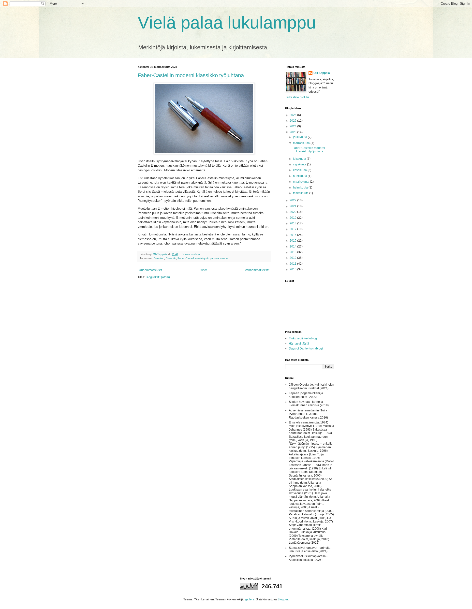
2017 (293, 229)
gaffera (249, 599)
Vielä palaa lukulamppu (227, 22)
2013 (293, 252)
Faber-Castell (185, 258)
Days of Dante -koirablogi (306, 348)
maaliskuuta (301, 181)
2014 (293, 246)
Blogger (283, 599)
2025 (293, 120)
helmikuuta (301, 187)
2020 (293, 212)
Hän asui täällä (299, 343)
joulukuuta (300, 137)
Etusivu (203, 270)
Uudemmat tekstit (150, 270)
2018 (293, 223)
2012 (293, 258)
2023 (293, 132)
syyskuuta (300, 164)
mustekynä (201, 258)
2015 (293, 240)
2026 (293, 115)
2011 (293, 263)
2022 (293, 200)
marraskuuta (301, 143)
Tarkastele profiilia (297, 97)
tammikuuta (301, 193)
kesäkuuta (300, 170)
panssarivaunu (219, 258)
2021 (293, 206)
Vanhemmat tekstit (257, 270)
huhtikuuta (300, 176)
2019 (293, 217)
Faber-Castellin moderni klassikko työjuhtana (191, 75)
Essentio (171, 258)
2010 (293, 269)
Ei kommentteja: (191, 254)
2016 (293, 235)
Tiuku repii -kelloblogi (303, 338)
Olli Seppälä (321, 73)
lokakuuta (300, 158)
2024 (293, 126)
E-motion (159, 258)
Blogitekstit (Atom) (158, 277)
